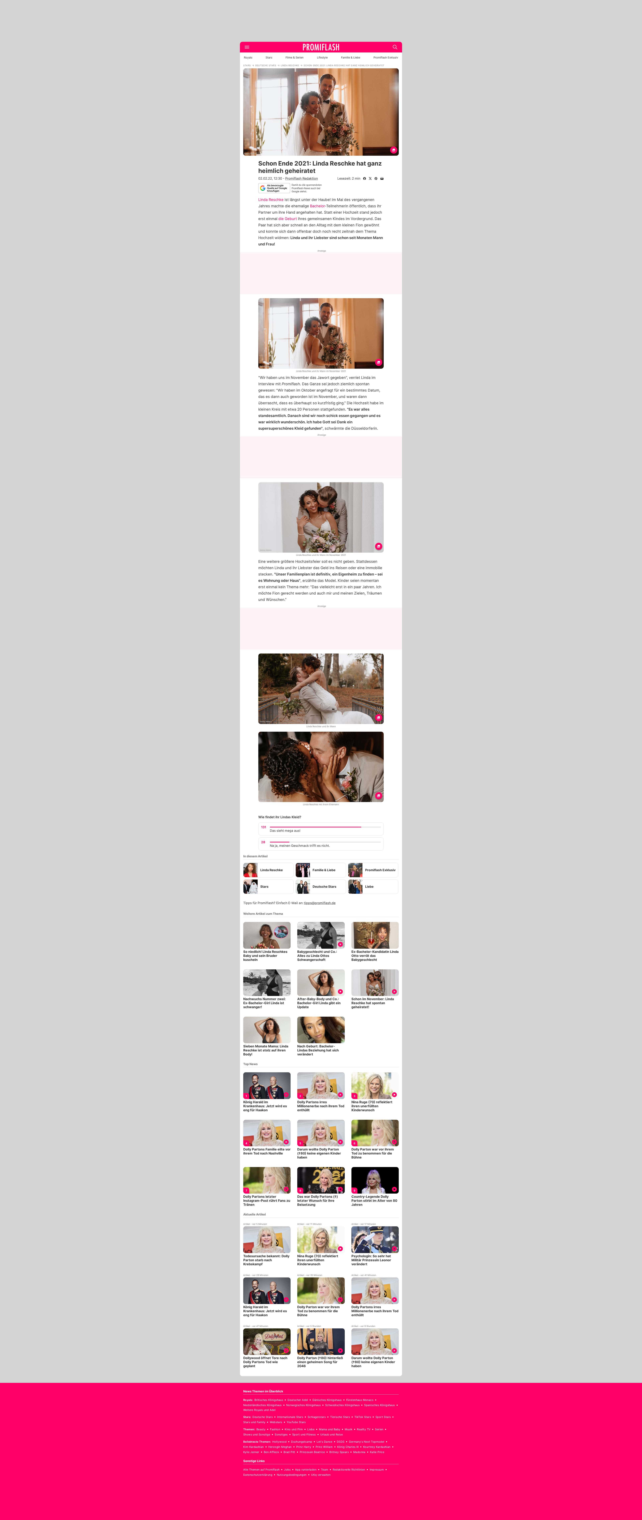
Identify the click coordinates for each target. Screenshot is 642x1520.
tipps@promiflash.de (320, 903)
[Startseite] (321, 47)
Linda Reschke (271, 199)
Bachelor (317, 206)
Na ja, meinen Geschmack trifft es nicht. (300, 846)
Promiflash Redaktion (301, 178)
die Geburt (287, 218)
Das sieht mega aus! (285, 831)
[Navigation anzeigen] (247, 47)
